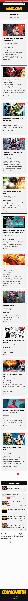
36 (24, 474)
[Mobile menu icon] (26, 9)
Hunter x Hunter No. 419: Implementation (13, 495)
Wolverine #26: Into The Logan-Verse (15, 502)
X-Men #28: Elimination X (10, 305)
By (7, 43)
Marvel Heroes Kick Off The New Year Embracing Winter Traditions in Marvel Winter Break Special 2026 (16, 526)
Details (4, 61)
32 (11, 474)
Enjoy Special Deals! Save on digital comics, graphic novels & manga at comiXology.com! (12, 536)
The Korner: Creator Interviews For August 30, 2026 (16, 510)
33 (14, 474)
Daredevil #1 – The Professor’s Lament (14, 410)
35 (21, 474)
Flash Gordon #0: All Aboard (11, 268)
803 (14, 476)
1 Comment (18, 84)
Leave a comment (7, 44)
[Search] (23, 3)
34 (18, 474)
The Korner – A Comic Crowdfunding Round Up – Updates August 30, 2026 (16, 517)
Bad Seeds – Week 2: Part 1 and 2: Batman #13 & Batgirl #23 (15, 487)
